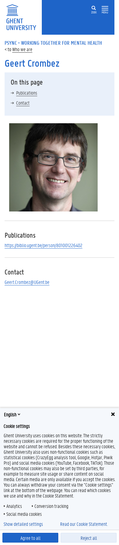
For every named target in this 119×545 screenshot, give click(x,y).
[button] (105, 8)
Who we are (22, 49)
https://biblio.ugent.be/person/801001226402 (43, 245)
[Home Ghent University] (23, 16)
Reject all (89, 538)
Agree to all (30, 538)
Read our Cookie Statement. (84, 524)
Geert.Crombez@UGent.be (27, 282)
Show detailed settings (23, 524)
